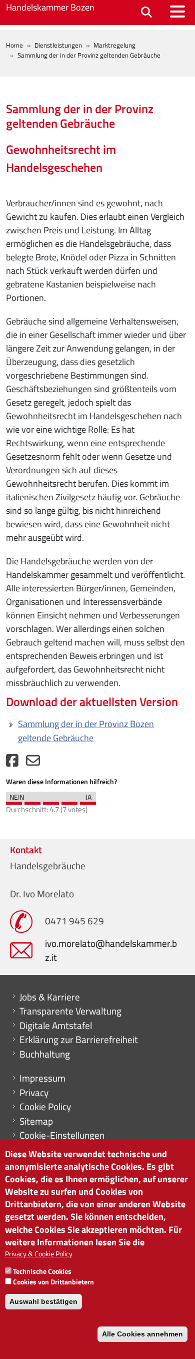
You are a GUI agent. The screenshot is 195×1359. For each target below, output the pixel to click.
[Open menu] (177, 12)
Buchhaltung (45, 1054)
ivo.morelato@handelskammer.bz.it (111, 950)
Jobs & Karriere (50, 997)
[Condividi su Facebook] (12, 763)
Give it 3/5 (51, 801)
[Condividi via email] (33, 763)
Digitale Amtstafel (56, 1025)
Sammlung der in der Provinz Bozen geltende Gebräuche (86, 731)
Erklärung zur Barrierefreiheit (79, 1040)
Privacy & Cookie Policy (38, 1253)
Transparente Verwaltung (71, 1011)
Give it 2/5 (32, 801)
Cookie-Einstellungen (62, 1135)
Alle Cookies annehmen (142, 1334)
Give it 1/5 (14, 801)
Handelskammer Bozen (50, 7)
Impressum (43, 1078)
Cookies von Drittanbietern (53, 1281)
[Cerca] (146, 13)
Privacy (34, 1093)
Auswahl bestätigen (44, 1301)
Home (14, 45)
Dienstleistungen (58, 45)
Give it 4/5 (70, 801)
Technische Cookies (42, 1271)
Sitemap (36, 1121)
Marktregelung (115, 45)
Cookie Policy (45, 1107)
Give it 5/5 (88, 801)
